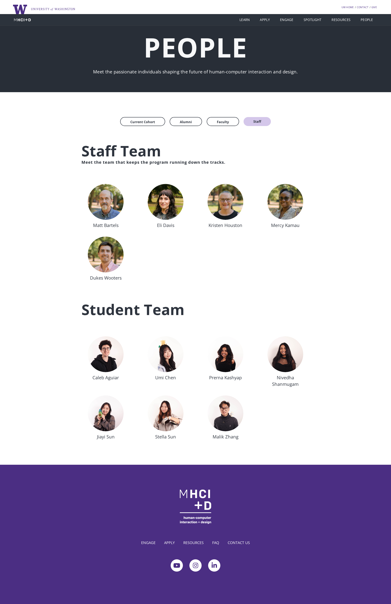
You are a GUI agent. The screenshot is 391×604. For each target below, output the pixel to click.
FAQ (215, 542)
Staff (257, 121)
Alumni (186, 122)
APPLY (265, 20)
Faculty (223, 122)
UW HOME (348, 7)
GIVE (374, 7)
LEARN (244, 20)
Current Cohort (142, 122)
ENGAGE (286, 20)
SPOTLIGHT (313, 20)
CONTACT (363, 7)
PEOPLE (367, 20)
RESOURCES (341, 20)
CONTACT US (239, 542)
